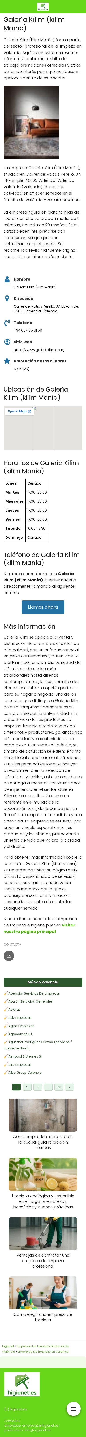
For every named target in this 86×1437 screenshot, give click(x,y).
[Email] (9, 956)
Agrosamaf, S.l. (20, 1034)
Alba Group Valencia (25, 1072)
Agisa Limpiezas (21, 1025)
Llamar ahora (43, 607)
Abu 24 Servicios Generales (30, 1001)
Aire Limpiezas (20, 1064)
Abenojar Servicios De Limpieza (33, 993)
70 (59, 1087)
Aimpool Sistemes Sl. (25, 1056)
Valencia (49, 982)
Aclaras (14, 1009)
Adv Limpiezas (20, 1017)
